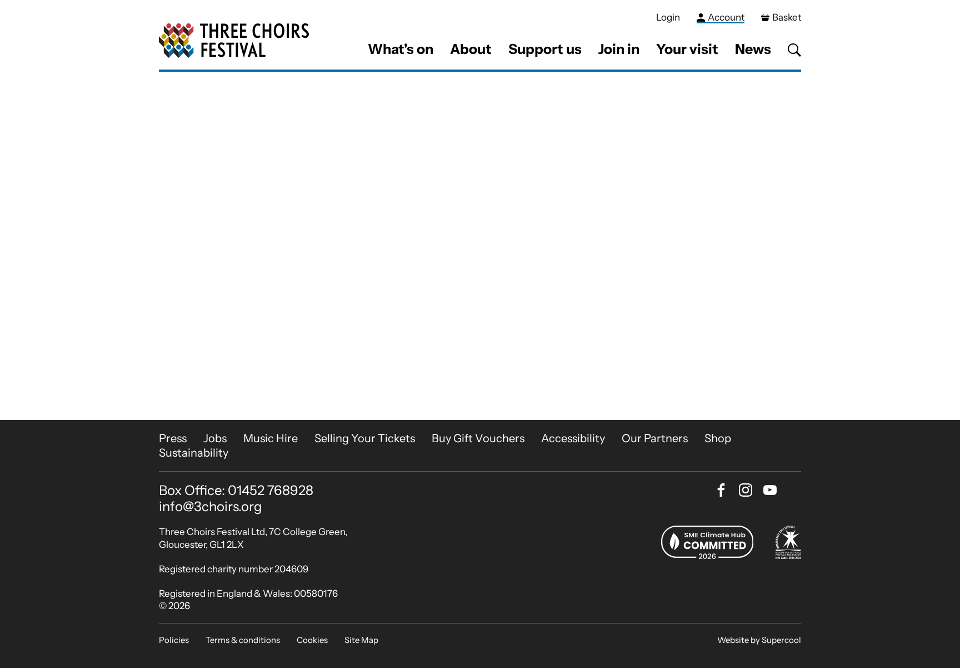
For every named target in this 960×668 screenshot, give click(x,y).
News (753, 49)
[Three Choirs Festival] (234, 40)
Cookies (312, 640)
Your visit (687, 49)
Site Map (361, 640)
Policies (174, 640)
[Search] (794, 50)
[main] (480, 246)
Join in (618, 49)
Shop (717, 438)
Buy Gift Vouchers (478, 438)
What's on (400, 49)
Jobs (215, 438)
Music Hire (270, 438)
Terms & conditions (243, 640)
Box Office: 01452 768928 (236, 490)
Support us (545, 49)
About (471, 49)
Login (668, 17)
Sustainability (193, 452)
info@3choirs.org (210, 506)
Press (173, 438)
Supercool (781, 640)
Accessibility (573, 438)
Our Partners (655, 438)
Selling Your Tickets (364, 438)
